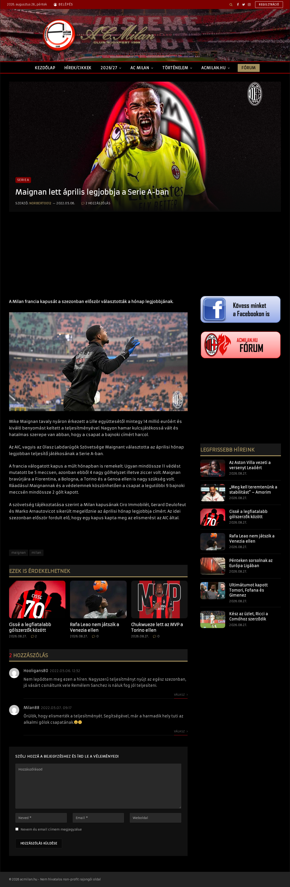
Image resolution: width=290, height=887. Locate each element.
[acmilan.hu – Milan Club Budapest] (97, 35)
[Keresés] (231, 4)
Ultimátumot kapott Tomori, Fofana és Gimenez (248, 590)
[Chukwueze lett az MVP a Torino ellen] (159, 599)
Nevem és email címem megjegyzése (51, 829)
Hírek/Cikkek (78, 68)
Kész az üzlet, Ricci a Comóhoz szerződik (248, 616)
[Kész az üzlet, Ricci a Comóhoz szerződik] (212, 619)
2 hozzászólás (98, 203)
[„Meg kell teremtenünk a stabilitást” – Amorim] (212, 492)
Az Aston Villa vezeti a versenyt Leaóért (250, 465)
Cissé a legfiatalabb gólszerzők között (30, 627)
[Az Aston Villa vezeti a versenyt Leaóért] (212, 468)
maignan (18, 553)
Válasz (180, 694)
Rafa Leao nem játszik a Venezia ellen (94, 627)
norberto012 (40, 203)
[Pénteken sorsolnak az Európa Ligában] (212, 566)
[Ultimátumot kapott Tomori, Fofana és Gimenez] (212, 590)
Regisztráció (269, 4)
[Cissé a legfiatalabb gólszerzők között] (37, 599)
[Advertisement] (98, 260)
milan (36, 553)
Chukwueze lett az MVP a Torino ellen (157, 627)
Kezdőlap (45, 68)
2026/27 (109, 68)
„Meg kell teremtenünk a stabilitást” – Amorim (253, 490)
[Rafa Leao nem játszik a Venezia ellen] (98, 599)
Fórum (249, 68)
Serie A (23, 180)
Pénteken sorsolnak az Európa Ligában (251, 563)
